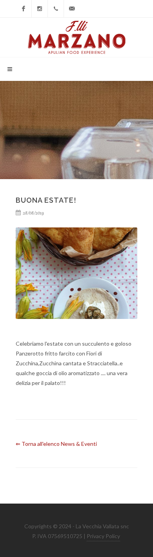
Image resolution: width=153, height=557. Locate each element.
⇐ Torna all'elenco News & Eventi (56, 443)
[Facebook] (23, 8)
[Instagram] (39, 8)
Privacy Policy (103, 536)
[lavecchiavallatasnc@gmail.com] (72, 8)
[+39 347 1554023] (56, 8)
